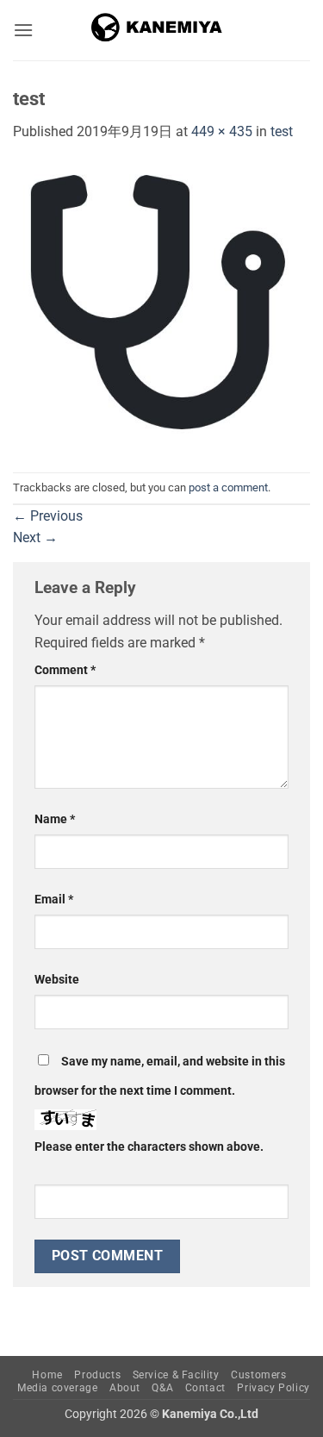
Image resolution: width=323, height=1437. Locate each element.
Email (53, 899)
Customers (259, 1375)
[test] (161, 306)
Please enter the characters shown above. (149, 1147)
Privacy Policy (273, 1388)
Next (35, 537)
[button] (23, 30)
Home (47, 1375)
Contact (205, 1388)
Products (97, 1375)
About (124, 1388)
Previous (48, 516)
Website (56, 979)
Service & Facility (176, 1375)
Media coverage (57, 1388)
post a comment (228, 487)
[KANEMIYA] (161, 30)
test (281, 131)
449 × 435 (221, 131)
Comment (65, 670)
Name (54, 819)
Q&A (162, 1388)
